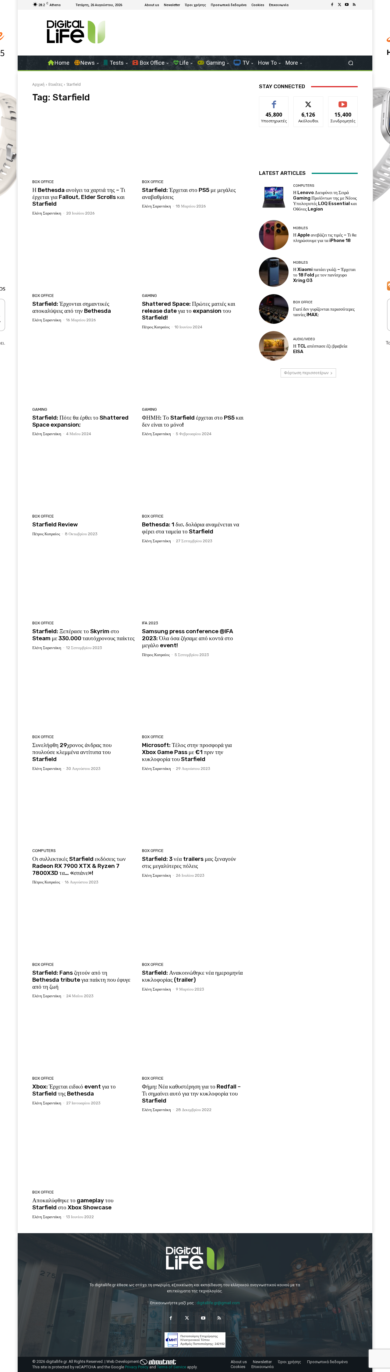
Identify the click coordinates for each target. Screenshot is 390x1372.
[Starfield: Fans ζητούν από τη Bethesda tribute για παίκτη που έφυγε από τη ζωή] (83, 925)
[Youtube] (346, 5)
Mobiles (300, 228)
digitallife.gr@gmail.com (218, 1303)
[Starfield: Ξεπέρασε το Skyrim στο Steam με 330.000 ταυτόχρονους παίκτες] (83, 584)
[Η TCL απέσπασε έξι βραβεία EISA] (274, 346)
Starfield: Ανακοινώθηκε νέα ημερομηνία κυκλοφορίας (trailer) (192, 976)
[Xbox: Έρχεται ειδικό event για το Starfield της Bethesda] (83, 1039)
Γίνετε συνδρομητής (343, 103)
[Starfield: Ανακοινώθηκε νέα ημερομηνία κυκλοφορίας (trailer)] (193, 925)
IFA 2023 (150, 623)
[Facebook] (332, 5)
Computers (44, 851)
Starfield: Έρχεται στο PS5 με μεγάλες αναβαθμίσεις (189, 193)
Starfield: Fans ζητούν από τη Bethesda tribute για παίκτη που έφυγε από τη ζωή (81, 979)
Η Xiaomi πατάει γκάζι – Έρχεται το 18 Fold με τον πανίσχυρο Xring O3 (324, 275)
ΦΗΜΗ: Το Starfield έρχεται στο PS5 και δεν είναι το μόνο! (192, 421)
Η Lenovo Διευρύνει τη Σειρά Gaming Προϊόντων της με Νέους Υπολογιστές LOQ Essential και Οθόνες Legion (325, 201)
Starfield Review (55, 524)
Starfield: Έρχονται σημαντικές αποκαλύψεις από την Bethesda (71, 307)
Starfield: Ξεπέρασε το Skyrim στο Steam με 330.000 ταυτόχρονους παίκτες (83, 635)
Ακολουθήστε (308, 101)
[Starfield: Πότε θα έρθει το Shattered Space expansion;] (83, 370)
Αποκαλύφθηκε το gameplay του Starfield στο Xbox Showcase (72, 1204)
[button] (350, 63)
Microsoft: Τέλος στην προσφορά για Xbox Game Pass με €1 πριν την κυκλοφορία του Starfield (187, 752)
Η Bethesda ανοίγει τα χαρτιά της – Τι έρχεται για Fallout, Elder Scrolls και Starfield (78, 197)
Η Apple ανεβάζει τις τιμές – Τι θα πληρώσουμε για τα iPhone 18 (324, 237)
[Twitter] (339, 5)
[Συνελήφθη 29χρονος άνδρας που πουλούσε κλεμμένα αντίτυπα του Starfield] (83, 698)
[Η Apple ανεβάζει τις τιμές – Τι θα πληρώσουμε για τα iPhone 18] (274, 235)
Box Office (43, 182)
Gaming (149, 296)
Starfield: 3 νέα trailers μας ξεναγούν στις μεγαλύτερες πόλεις (189, 862)
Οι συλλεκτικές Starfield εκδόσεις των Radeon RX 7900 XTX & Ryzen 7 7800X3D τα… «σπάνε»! (79, 865)
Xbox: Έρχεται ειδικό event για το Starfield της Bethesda (74, 1090)
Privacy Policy (136, 1367)
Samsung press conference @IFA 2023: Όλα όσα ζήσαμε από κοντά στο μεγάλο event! (187, 638)
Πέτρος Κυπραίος (156, 327)
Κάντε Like (274, 101)
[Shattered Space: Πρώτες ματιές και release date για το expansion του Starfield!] (193, 256)
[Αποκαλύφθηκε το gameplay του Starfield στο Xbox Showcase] (83, 1153)
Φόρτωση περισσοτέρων (306, 372)
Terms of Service (171, 1367)
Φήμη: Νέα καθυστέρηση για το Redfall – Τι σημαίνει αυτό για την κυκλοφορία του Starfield (191, 1093)
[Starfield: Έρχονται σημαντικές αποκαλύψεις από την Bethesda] (83, 256)
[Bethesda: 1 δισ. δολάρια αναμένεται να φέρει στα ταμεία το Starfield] (193, 477)
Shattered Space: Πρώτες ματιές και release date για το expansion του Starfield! (188, 310)
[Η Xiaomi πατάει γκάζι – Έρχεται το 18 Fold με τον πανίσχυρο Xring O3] (274, 272)
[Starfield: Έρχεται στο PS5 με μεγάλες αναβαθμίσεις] (193, 143)
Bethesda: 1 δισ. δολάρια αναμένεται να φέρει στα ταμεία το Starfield (190, 528)
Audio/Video (304, 339)
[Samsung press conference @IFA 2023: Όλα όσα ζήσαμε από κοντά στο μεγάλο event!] (193, 584)
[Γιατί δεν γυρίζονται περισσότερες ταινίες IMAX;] (274, 309)
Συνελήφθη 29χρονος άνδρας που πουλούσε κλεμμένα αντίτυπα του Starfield (72, 752)
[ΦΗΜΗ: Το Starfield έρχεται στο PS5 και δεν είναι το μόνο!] (193, 370)
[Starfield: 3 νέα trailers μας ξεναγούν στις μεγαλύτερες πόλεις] (193, 812)
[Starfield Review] (83, 477)
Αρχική (38, 84)
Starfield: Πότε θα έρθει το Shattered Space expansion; (80, 421)
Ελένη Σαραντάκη (46, 213)
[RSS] (354, 5)
